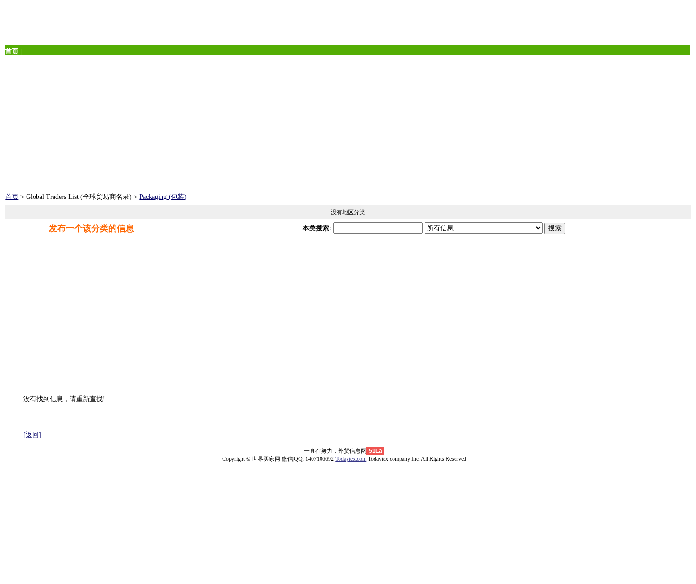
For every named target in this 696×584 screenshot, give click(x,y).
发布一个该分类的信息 (91, 228)
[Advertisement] (289, 121)
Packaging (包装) (163, 196)
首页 (11, 196)
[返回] (32, 435)
